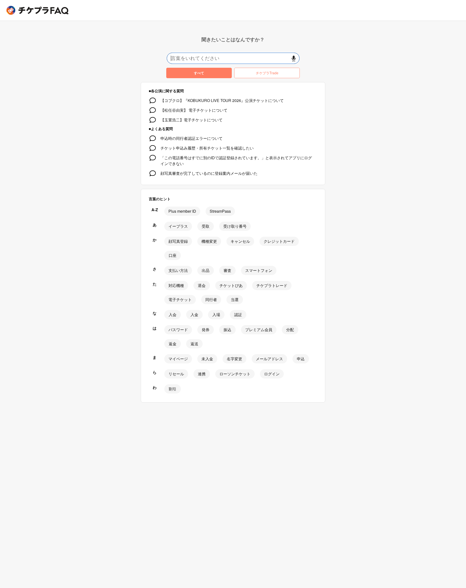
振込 (227, 329)
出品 (205, 270)
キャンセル (240, 241)
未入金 (207, 358)
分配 (290, 329)
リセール (176, 374)
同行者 (211, 299)
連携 (202, 374)
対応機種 (176, 285)
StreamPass (220, 211)
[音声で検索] (293, 58)
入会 (172, 314)
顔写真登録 (178, 241)
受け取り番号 (235, 226)
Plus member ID (182, 211)
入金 (194, 314)
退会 (202, 285)
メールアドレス (269, 358)
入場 (216, 314)
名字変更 (234, 358)
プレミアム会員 (258, 329)
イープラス (178, 226)
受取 (205, 226)
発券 (205, 329)
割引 (172, 389)
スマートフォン (258, 270)
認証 (238, 314)
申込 (301, 358)
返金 (172, 343)
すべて (199, 72)
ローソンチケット (234, 374)
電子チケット (180, 299)
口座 (172, 255)
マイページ (178, 358)
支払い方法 (178, 270)
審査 (227, 270)
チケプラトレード (271, 285)
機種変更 (209, 241)
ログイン (272, 374)
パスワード (178, 329)
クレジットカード (279, 241)
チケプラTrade (267, 72)
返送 (194, 343)
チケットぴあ (231, 285)
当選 (235, 299)
